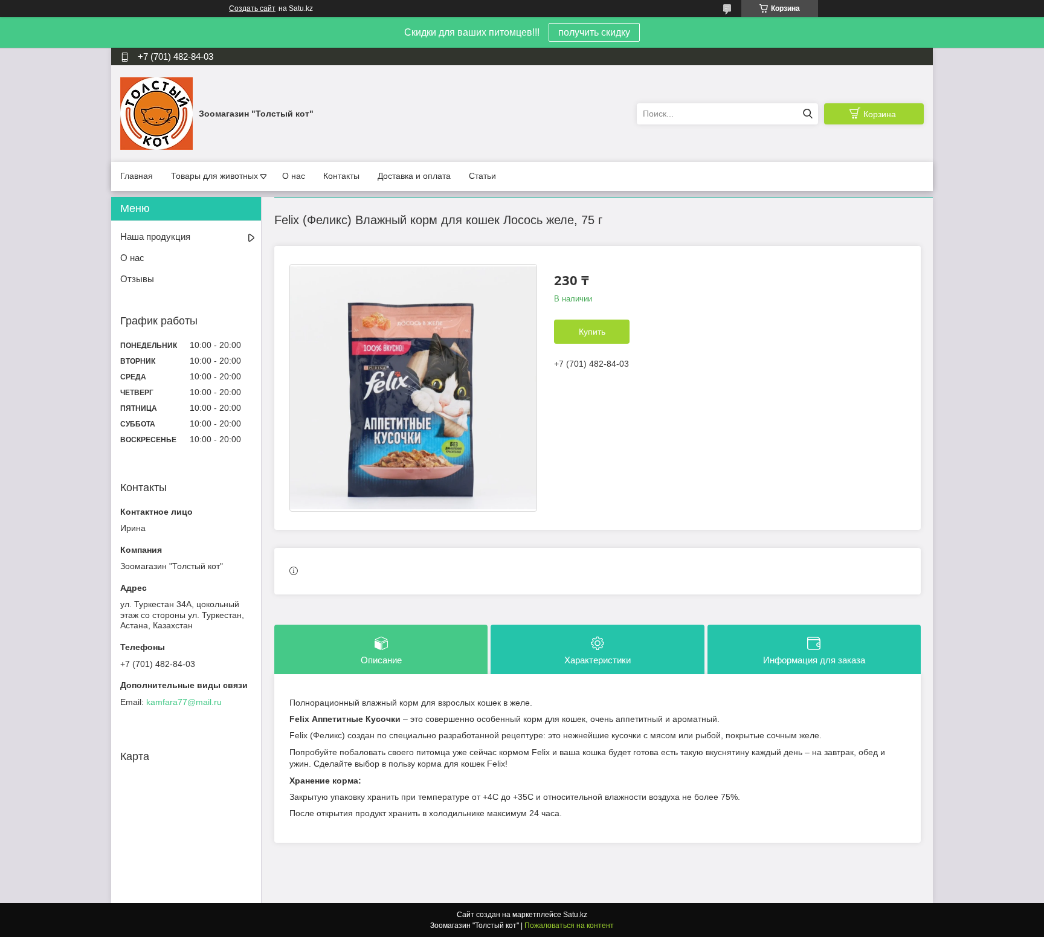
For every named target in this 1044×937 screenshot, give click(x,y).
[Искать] (807, 113)
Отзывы (137, 279)
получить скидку (594, 32)
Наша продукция (155, 236)
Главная (136, 176)
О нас (293, 176)
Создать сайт (252, 8)
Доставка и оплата (414, 176)
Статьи (482, 176)
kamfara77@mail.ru (184, 702)
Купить (592, 331)
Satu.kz (575, 914)
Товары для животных (214, 176)
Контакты (341, 176)
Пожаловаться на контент (569, 925)
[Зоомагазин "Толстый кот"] (156, 113)
